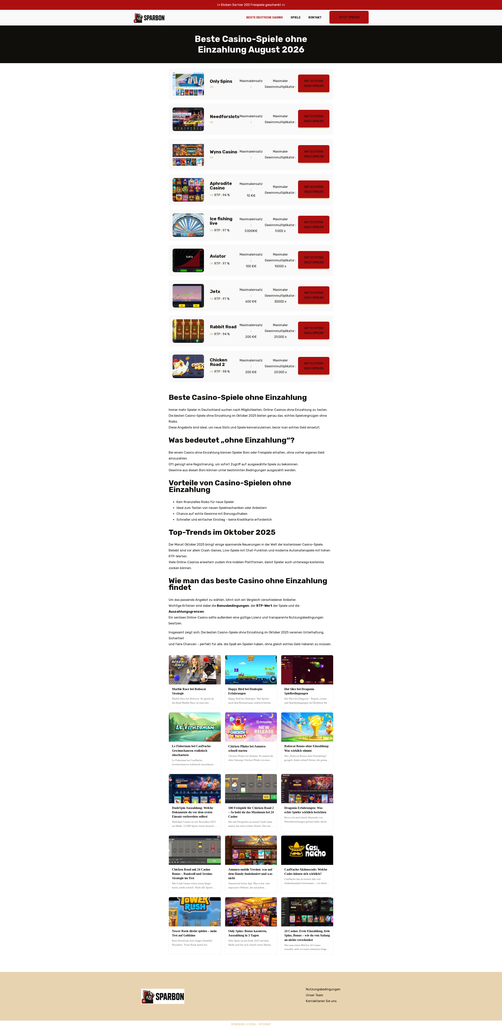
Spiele (296, 17)
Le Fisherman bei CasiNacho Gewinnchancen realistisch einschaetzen (191, 750)
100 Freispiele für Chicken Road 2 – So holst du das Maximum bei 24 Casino (251, 812)
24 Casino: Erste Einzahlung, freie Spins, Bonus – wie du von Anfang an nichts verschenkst (307, 935)
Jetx (215, 291)
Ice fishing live (221, 221)
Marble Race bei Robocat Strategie (189, 691)
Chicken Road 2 (218, 362)
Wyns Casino (223, 152)
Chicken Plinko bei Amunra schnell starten (247, 748)
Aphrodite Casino (221, 185)
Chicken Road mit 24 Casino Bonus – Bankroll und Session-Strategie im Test (192, 874)
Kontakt (315, 17)
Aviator (218, 256)
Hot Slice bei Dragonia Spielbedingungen (299, 691)
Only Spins (221, 81)
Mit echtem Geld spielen (314, 83)
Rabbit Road (223, 326)
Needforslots (224, 116)
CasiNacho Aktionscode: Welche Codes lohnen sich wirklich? (305, 871)
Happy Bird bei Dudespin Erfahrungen (245, 691)
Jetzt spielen (349, 17)
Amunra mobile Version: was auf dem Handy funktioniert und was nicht (250, 874)
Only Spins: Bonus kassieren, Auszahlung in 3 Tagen (247, 933)
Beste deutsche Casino (264, 17)
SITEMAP (264, 1024)
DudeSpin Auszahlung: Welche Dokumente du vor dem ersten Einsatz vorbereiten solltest (192, 812)
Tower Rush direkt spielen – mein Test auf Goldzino (194, 933)
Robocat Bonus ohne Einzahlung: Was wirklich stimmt (306, 748)
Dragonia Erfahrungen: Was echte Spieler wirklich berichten (305, 810)
